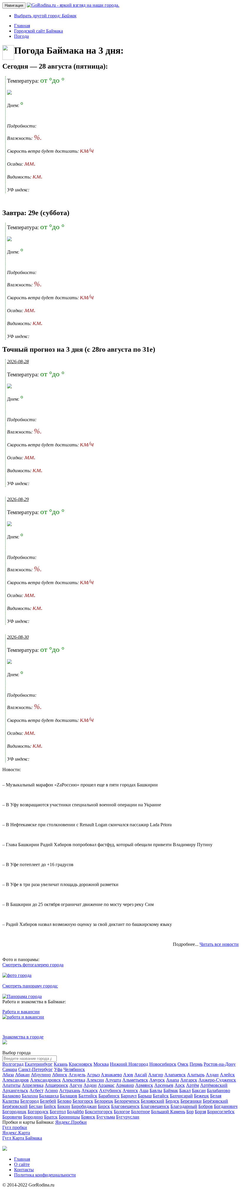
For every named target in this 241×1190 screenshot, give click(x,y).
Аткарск (89, 1090)
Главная (22, 1159)
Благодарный (183, 1106)
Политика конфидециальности (45, 1174)
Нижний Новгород (129, 1064)
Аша (143, 1090)
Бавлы (156, 1090)
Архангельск (15, 1090)
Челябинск (74, 1069)
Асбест (36, 1090)
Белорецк (103, 1101)
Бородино (33, 1116)
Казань (61, 1064)
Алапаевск (175, 1074)
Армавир (125, 1085)
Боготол (58, 1111)
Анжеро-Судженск (217, 1079)
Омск (183, 1064)
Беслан (36, 1106)
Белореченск (127, 1101)
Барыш (145, 1095)
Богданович (225, 1106)
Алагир (155, 1074)
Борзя (200, 1111)
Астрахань (69, 1090)
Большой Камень (168, 1111)
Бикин (63, 1106)
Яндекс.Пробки (71, 1122)
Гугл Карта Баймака (22, 1137)
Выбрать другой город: (45, 15)
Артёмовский (213, 1085)
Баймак (170, 1090)
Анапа (172, 1079)
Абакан (22, 1074)
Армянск (144, 1085)
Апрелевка (32, 1085)
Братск (51, 1116)
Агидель (77, 1074)
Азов (128, 1074)
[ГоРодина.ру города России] (4, 1149)
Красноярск (80, 1064)
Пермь (196, 1064)
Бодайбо (75, 1111)
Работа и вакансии (21, 1011)
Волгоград (13, 1064)
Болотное (140, 1111)
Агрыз (93, 1074)
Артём (192, 1085)
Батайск (161, 1095)
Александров (15, 1079)
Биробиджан (84, 1106)
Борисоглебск (221, 1111)
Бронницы (69, 1116)
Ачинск (130, 1090)
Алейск (227, 1074)
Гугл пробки (14, 1127)
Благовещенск (125, 1106)
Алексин (95, 1079)
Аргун (75, 1085)
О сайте (22, 1164)
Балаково (11, 1095)
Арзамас (106, 1085)
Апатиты (11, 1085)
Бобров (205, 1106)
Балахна (30, 1095)
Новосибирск (162, 1064)
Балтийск (87, 1095)
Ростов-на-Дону (220, 1064)
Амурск (157, 1079)
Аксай (140, 1074)
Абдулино (41, 1074)
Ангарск (188, 1079)
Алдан (212, 1074)
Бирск (104, 1106)
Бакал (185, 1090)
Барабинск (109, 1095)
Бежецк (201, 1095)
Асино (51, 1090)
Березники (191, 1101)
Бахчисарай (181, 1095)
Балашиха (49, 1095)
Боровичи (12, 1116)
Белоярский (152, 1101)
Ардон (90, 1085)
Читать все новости (219, 944)
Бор (190, 1111)
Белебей (48, 1101)
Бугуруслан (127, 1116)
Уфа (58, 1069)
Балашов (68, 1095)
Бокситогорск (99, 1111)
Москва (101, 1064)
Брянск (88, 1116)
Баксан (199, 1090)
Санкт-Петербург (35, 1069)
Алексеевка (73, 1079)
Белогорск (83, 1101)
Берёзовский (215, 1101)
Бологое (122, 1111)
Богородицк (14, 1111)
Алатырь (196, 1074)
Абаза (8, 1074)
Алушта (113, 1079)
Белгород (29, 1101)
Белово (64, 1101)
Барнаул (129, 1095)
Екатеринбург (39, 1064)
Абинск (59, 1074)
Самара (9, 1069)
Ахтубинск (110, 1090)
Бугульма (105, 1116)
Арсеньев (163, 1085)
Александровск (45, 1079)
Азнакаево (111, 1074)
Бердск (172, 1101)
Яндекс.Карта (16, 1132)
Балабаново (218, 1090)
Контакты (24, 1169)
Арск (180, 1085)
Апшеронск (56, 1085)
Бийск (50, 1106)
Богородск (38, 1111)
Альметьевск (135, 1079)
